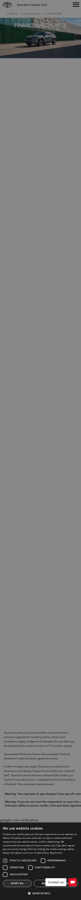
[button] (40, 893)
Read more (56, 852)
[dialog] (40, 861)
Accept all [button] (17, 883)
